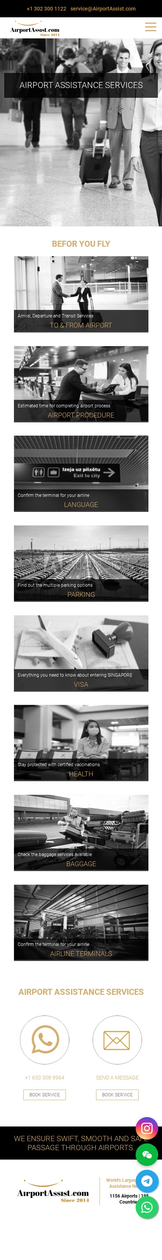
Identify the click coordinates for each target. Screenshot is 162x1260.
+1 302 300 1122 (46, 9)
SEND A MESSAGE (117, 1077)
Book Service (44, 1095)
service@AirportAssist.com (103, 9)
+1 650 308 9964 (44, 1077)
